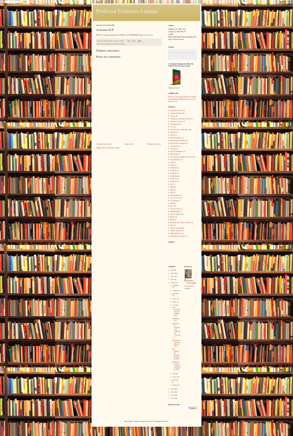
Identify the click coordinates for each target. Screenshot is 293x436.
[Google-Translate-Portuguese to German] (179, 54)
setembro (176, 294)
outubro (175, 290)
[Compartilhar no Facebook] (139, 41)
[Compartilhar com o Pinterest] (141, 41)
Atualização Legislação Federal (180, 119)
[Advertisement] (129, 125)
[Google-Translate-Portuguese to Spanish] (182, 58)
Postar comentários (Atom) (110, 148)
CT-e (172, 127)
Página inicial (129, 144)
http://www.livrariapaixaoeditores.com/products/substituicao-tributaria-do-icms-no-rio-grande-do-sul (182, 99)
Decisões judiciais (176, 138)
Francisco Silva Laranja (191, 282)
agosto (175, 299)
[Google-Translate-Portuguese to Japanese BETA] (186, 54)
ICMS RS (173, 176)
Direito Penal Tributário (178, 143)
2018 (172, 276)
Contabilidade (174, 124)
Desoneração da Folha (177, 140)
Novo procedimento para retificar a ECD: (176, 311)
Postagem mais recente (104, 144)
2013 (172, 395)
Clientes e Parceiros (176, 121)
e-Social (173, 149)
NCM (172, 203)
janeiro (175, 385)
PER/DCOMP (174, 211)
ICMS (172, 165)
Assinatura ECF (175, 319)
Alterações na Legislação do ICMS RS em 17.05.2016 (176, 330)
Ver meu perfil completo (189, 287)
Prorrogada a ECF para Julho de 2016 (176, 343)
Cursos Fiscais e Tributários (179, 129)
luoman (150, 421)
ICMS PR (173, 170)
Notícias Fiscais (175, 209)
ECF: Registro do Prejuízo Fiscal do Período (176, 354)
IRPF (172, 187)
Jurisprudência (175, 195)
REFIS (172, 217)
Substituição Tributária (177, 236)
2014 (172, 392)
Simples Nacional (176, 228)
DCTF (172, 135)
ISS (171, 192)
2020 (172, 270)
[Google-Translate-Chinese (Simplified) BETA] (171, 54)
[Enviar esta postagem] (128, 41)
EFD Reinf (173, 154)
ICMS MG (173, 168)
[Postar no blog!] (134, 41)
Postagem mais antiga (154, 144)
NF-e (172, 206)
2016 (172, 283)
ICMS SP (173, 181)
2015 (172, 389)
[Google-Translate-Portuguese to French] (175, 54)
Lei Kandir (173, 201)
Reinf (172, 220)
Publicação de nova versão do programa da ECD (176, 366)
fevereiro (176, 380)
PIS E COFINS (175, 214)
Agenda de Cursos (176, 110)
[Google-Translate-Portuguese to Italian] (182, 54)
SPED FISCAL (175, 233)
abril (174, 373)
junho (175, 302)
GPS (171, 162)
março (175, 377)
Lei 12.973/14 (174, 198)
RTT (171, 225)
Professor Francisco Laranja (126, 10)
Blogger (165, 421)
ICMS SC (173, 179)
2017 (172, 279)
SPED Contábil (175, 230)
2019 (172, 273)
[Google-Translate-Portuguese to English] (190, 54)
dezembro (176, 285)
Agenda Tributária (176, 113)
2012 (172, 398)
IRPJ (171, 190)
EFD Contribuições (176, 151)
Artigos (172, 116)
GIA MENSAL (175, 160)
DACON (173, 132)
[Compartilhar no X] (136, 41)
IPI (171, 184)
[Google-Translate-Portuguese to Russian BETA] (193, 54)
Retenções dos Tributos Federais (180, 222)
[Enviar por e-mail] (132, 41)
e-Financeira (174, 146)
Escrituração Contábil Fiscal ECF (115, 44)
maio (174, 305)
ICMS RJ (173, 173)
